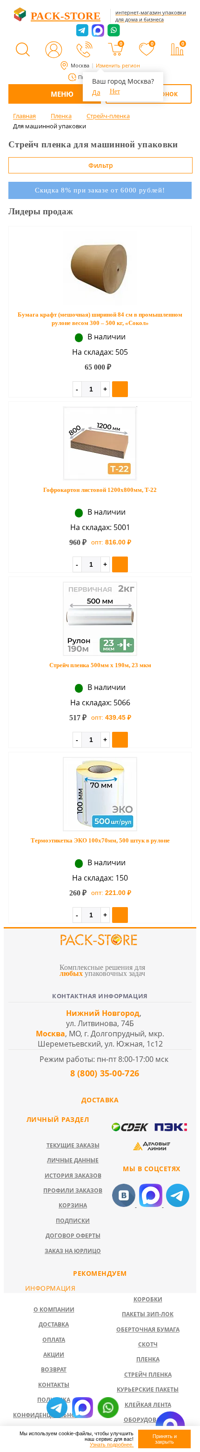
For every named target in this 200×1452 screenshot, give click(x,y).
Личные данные (73, 1160)
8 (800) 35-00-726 (103, 1073)
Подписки (73, 1221)
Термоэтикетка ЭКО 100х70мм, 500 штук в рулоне (100, 840)
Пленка (148, 1359)
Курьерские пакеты (148, 1389)
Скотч (148, 1344)
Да (96, 92)
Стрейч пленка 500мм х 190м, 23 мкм (100, 665)
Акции (53, 1355)
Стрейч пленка (148, 1375)
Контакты (53, 1385)
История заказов (73, 1176)
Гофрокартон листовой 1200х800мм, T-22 (100, 489)
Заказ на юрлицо (73, 1251)
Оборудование (148, 1420)
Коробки (147, 1299)
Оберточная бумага (148, 1329)
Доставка (54, 1324)
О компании (53, 1309)
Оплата (53, 1340)
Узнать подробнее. (111, 1444)
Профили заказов (72, 1190)
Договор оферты (73, 1236)
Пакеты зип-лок (147, 1314)
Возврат (54, 1369)
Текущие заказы (73, 1145)
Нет (115, 91)
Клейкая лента (148, 1405)
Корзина (73, 1205)
